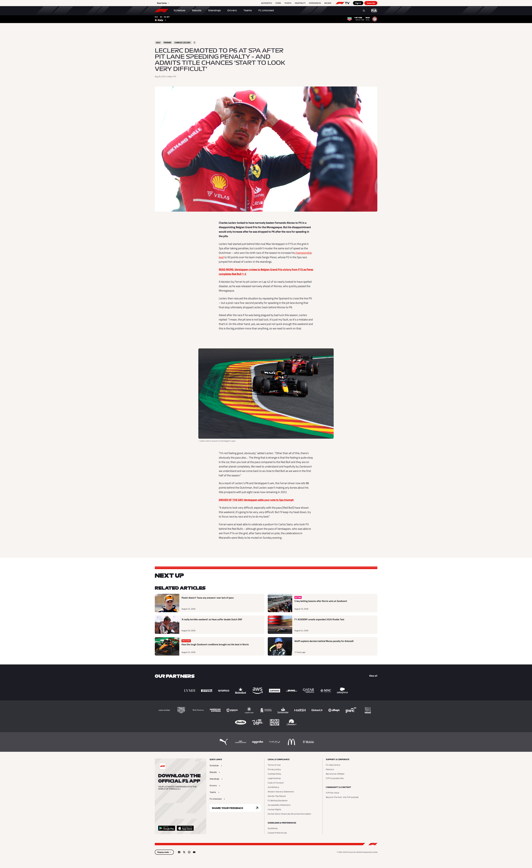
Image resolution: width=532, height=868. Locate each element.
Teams (247, 10)
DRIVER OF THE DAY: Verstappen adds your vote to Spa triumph (256, 500)
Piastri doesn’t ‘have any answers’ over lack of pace (208, 598)
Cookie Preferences (277, 833)
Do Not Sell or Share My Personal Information (289, 814)
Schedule (179, 10)
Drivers (232, 10)
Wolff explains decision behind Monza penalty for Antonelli (324, 641)
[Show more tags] (194, 42)
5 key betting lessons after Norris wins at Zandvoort (320, 601)
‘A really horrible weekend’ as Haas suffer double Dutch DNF (212, 619)
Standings (214, 10)
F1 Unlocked (266, 10)
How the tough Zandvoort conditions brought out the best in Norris (215, 644)
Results (196, 10)
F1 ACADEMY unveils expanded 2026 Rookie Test (319, 619)
